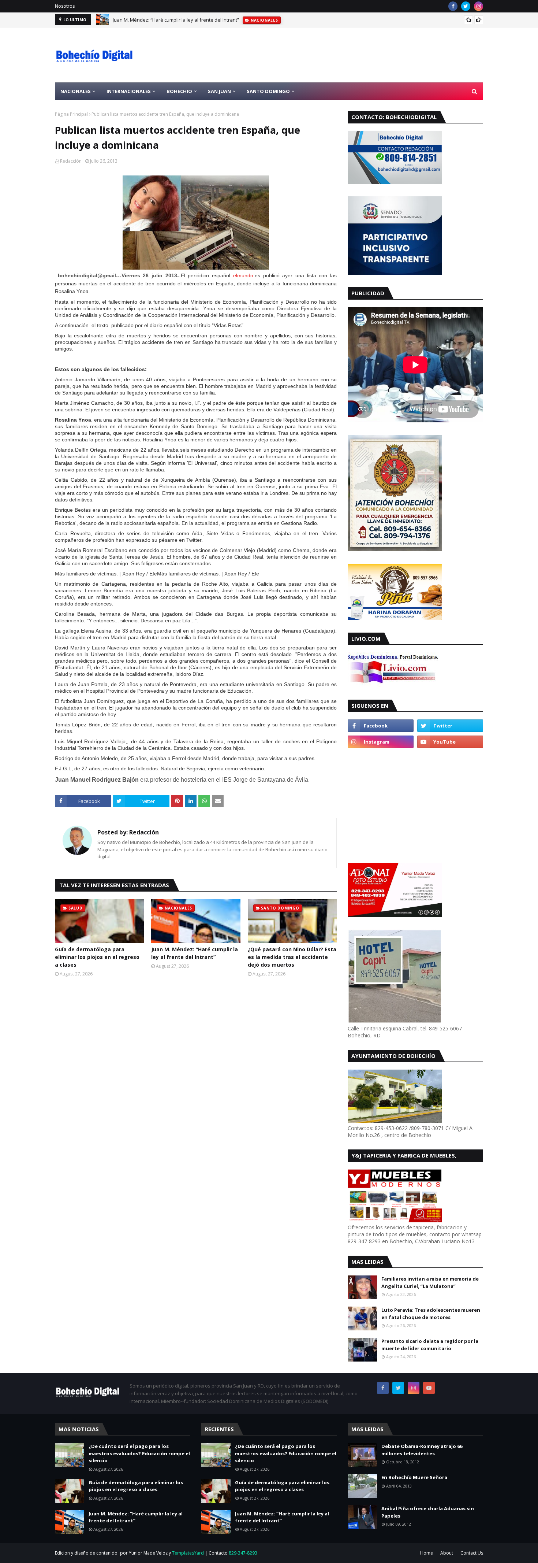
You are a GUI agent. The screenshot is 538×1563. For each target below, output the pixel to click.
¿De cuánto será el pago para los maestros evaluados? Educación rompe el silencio (139, 1453)
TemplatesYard (188, 1553)
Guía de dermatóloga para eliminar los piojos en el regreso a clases (97, 957)
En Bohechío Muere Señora (414, 1477)
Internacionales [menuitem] (129, 91)
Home (426, 1553)
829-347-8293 (243, 1553)
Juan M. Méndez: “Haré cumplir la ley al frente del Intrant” (176, 19)
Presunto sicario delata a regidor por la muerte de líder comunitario (429, 1345)
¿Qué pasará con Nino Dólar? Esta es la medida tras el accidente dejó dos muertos (292, 957)
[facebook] (452, 6)
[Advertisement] (350, 54)
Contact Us (471, 1553)
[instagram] (478, 6)
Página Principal (71, 114)
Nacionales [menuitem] (75, 91)
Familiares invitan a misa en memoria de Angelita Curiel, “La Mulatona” (430, 1282)
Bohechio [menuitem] (179, 91)
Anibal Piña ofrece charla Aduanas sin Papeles (427, 1512)
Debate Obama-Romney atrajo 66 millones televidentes (421, 1450)
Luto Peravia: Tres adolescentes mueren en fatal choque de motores (430, 1314)
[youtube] (450, 742)
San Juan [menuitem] (219, 91)
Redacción (71, 161)
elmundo (243, 275)
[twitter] (465, 6)
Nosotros (65, 6)
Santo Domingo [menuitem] (268, 91)
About (446, 1553)
